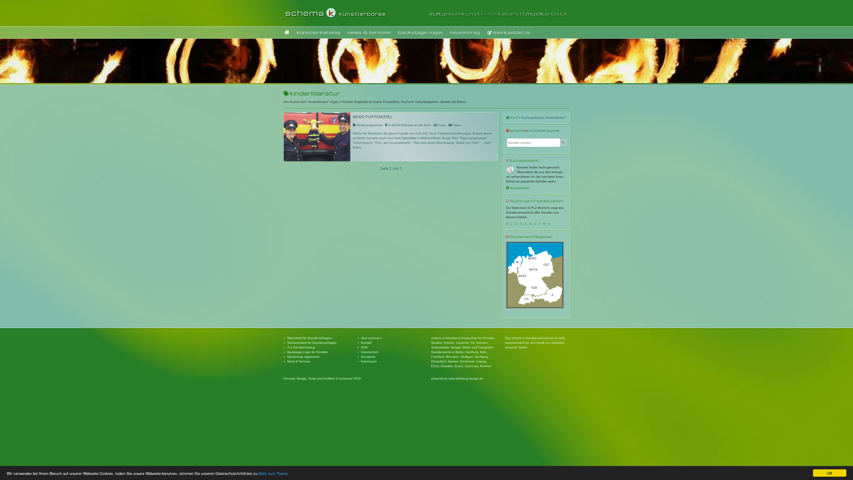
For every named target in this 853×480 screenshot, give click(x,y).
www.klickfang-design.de (465, 378)
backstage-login (420, 32)
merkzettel (511, 32)
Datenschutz (370, 352)
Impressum (369, 361)
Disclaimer (368, 356)
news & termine (369, 32)
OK (829, 473)
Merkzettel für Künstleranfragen (309, 338)
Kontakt (366, 342)
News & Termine (298, 361)
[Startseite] (287, 32)
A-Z (516, 117)
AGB (364, 347)
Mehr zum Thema (273, 473)
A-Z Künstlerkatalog (301, 347)
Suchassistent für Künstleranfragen (312, 342)
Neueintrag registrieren (303, 356)
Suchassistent (519, 188)
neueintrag (465, 32)
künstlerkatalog (318, 32)
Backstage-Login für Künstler (307, 352)
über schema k (371, 338)
